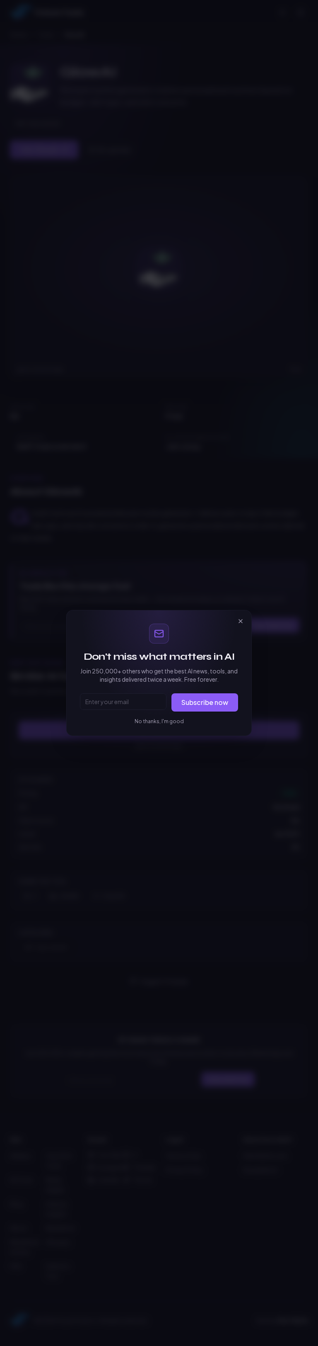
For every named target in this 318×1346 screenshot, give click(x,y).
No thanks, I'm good (159, 721)
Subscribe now (204, 702)
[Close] (240, 621)
